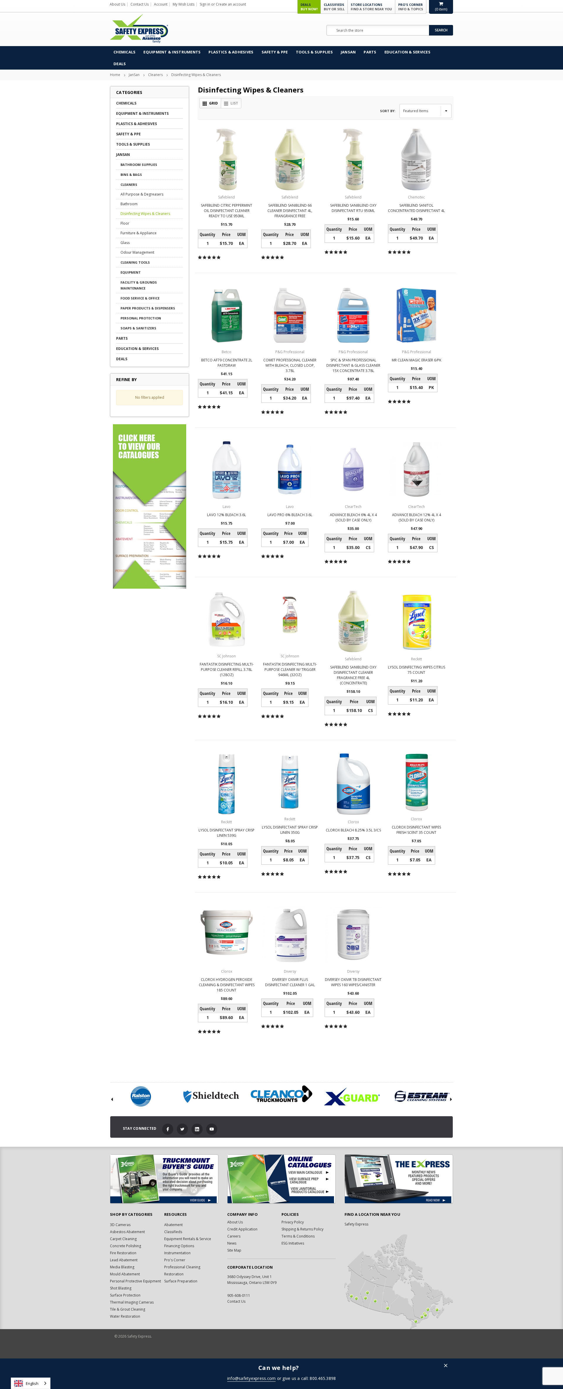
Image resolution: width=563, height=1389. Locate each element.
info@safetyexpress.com (251, 1378)
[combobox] (30, 1383)
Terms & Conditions (298, 1236)
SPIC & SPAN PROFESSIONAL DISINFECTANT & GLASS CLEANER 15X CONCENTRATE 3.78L (353, 365)
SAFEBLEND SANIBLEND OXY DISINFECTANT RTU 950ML (353, 208)
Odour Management (137, 252)
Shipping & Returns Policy (302, 1229)
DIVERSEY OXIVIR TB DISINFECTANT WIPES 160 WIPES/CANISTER (353, 982)
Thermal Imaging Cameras (132, 1302)
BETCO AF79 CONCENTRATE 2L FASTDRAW (226, 363)
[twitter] (182, 1129)
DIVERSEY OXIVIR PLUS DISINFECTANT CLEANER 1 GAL (290, 982)
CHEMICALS (124, 52)
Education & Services (407, 52)
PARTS (370, 52)
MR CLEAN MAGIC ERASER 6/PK (416, 360)
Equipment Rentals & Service (187, 1238)
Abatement (173, 1224)
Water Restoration (125, 1316)
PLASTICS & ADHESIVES (230, 52)
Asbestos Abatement (127, 1231)
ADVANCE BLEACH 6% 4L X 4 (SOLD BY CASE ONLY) (353, 517)
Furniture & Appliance (139, 232)
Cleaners (155, 74)
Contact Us (139, 4)
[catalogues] (281, 1178)
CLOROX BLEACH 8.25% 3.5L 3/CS (353, 830)
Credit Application (242, 1229)
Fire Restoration (123, 1252)
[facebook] (167, 1129)
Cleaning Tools (135, 262)
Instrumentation (177, 1252)
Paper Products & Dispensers (148, 308)
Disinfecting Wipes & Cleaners (196, 74)
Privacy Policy (293, 1222)
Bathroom (129, 203)
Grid (213, 103)
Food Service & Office (140, 298)
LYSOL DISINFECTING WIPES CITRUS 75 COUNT (416, 670)
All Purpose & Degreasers (142, 194)
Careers (233, 1236)
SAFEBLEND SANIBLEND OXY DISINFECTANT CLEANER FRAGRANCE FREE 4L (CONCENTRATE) (353, 675)
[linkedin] (197, 1129)
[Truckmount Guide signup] (164, 1178)
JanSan (348, 52)
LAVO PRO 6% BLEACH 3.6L (289, 514)
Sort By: (387, 111)
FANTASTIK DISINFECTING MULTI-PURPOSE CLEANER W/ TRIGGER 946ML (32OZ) (290, 669)
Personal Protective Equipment (135, 1281)
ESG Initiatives (293, 1243)
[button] (446, 1366)
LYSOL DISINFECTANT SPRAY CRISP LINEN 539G (227, 833)
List (234, 103)
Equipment (131, 272)
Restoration (174, 1274)
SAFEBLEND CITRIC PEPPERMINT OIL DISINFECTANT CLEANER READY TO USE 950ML (226, 210)
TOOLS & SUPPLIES (314, 52)
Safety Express (356, 1224)
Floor (125, 223)
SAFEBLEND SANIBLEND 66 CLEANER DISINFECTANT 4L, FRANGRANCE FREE (289, 210)
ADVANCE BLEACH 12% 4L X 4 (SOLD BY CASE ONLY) (416, 517)
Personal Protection (141, 318)
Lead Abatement (124, 1259)
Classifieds (334, 6)
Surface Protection (125, 1295)
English (32, 1383)
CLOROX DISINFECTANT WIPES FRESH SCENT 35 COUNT (416, 830)
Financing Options (179, 1245)
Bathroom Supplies (139, 164)
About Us (117, 4)
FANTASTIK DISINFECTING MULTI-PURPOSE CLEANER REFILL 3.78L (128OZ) (227, 669)
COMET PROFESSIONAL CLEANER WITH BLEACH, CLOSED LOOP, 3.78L (289, 365)
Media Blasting (122, 1267)
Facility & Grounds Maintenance (139, 285)
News (231, 1243)
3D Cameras (120, 1224)
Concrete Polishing (125, 1245)
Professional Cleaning (182, 1267)
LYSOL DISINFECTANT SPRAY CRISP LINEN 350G (290, 830)
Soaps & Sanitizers (138, 328)
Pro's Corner (410, 6)
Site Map (234, 1250)
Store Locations (371, 6)
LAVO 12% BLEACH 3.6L (226, 514)
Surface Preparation (180, 1281)
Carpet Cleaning (123, 1238)
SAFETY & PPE (275, 52)
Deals (309, 6)
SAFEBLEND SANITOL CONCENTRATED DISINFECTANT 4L (416, 208)
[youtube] (211, 1129)
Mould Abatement (125, 1274)
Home (115, 74)
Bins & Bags (131, 174)
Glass (125, 242)
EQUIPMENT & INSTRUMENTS (172, 52)
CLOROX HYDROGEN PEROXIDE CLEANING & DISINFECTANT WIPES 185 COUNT (227, 985)
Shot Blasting (120, 1288)
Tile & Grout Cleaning (127, 1309)
